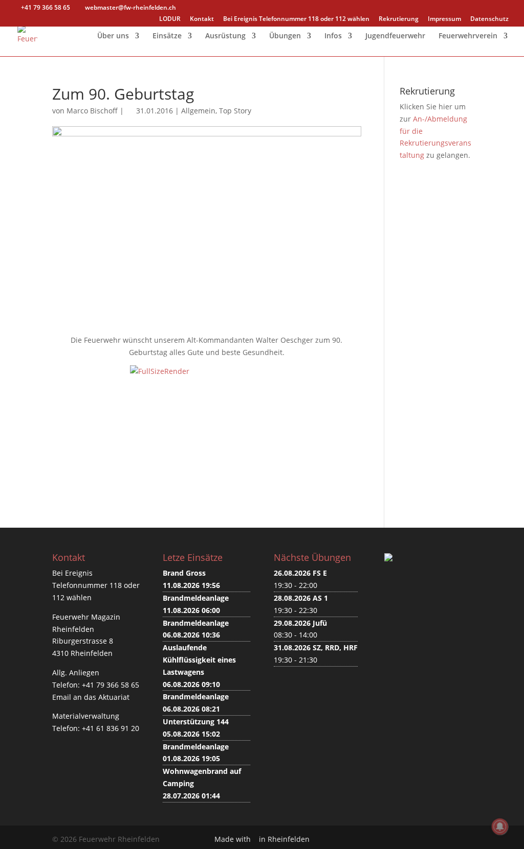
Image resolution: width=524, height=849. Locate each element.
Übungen (285, 36)
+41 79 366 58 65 (110, 685)
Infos (333, 36)
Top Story (235, 110)
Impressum (444, 19)
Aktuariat (113, 697)
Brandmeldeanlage (196, 598)
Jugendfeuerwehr (395, 36)
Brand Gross (184, 573)
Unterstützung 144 (196, 721)
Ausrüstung (225, 36)
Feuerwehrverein (468, 36)
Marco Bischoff (92, 110)
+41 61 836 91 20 (110, 728)
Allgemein (198, 110)
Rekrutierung (399, 19)
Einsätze (167, 36)
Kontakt (202, 19)
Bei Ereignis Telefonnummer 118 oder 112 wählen (296, 19)
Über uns (113, 36)
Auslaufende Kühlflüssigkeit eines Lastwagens (199, 660)
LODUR (170, 19)
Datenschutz (489, 19)
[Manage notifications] (500, 826)
